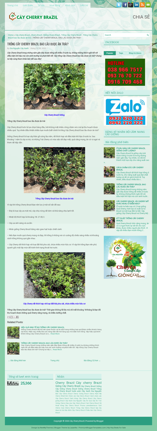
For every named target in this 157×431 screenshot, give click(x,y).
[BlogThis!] (11, 317)
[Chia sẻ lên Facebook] (17, 317)
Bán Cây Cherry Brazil (64, 394)
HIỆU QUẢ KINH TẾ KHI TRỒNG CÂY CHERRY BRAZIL (42, 327)
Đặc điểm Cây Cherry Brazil (75, 410)
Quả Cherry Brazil (68, 408)
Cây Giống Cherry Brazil (66, 389)
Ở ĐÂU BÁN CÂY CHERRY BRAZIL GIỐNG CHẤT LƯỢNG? (131, 149)
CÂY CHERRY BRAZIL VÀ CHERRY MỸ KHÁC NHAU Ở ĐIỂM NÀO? (132, 202)
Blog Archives (135, 53)
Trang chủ (12, 5)
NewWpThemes (46, 428)
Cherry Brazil (36, 35)
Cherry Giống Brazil (81, 394)
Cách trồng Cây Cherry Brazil (81, 398)
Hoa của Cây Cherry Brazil (76, 403)
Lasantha (73, 428)
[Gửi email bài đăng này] (8, 317)
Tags (121, 53)
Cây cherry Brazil (22, 35)
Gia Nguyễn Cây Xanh (19, 48)
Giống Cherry (60, 403)
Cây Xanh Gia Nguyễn (73, 401)
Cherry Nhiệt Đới (62, 396)
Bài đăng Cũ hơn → (92, 360)
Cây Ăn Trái (96, 401)
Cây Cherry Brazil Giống (91, 386)
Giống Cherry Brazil (51, 35)
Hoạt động (55, 5)
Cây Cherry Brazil (77, 421)
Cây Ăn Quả (87, 401)
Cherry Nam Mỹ (95, 394)
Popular (109, 53)
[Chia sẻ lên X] (14, 317)
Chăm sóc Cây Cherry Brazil (79, 396)
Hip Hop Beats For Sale (116, 428)
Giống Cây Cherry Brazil (68, 386)
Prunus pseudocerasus (89, 405)
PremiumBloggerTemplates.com (92, 428)
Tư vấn (41, 5)
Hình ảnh (70, 5)
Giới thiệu (28, 5)
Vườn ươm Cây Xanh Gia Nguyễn (86, 391)
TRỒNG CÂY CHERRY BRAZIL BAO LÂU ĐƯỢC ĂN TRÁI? (38, 43)
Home (10, 35)
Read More (55, 334)
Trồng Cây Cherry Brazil (71, 35)
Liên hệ (84, 5)
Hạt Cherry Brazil (92, 403)
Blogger (99, 421)
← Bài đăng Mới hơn (17, 360)
